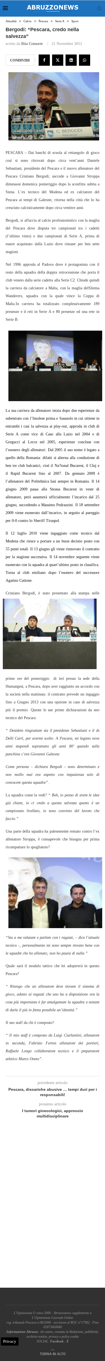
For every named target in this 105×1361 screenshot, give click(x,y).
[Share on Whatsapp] (84, 60)
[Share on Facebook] (44, 60)
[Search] (99, 8)
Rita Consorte (32, 44)
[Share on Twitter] (57, 60)
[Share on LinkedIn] (71, 60)
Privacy (9, 1341)
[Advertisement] (52, 1209)
